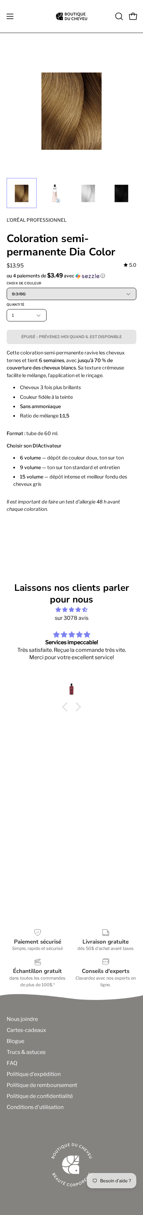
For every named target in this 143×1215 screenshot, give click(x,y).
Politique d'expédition (34, 1074)
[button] (118, 16)
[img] (130, 265)
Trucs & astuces (26, 1052)
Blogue (15, 1041)
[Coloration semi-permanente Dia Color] (22, 193)
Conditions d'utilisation (35, 1107)
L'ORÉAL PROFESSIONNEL (37, 220)
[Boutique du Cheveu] (71, 16)
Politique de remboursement (42, 1085)
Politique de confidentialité (40, 1096)
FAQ (12, 1063)
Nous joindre (22, 1019)
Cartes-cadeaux (26, 1030)
